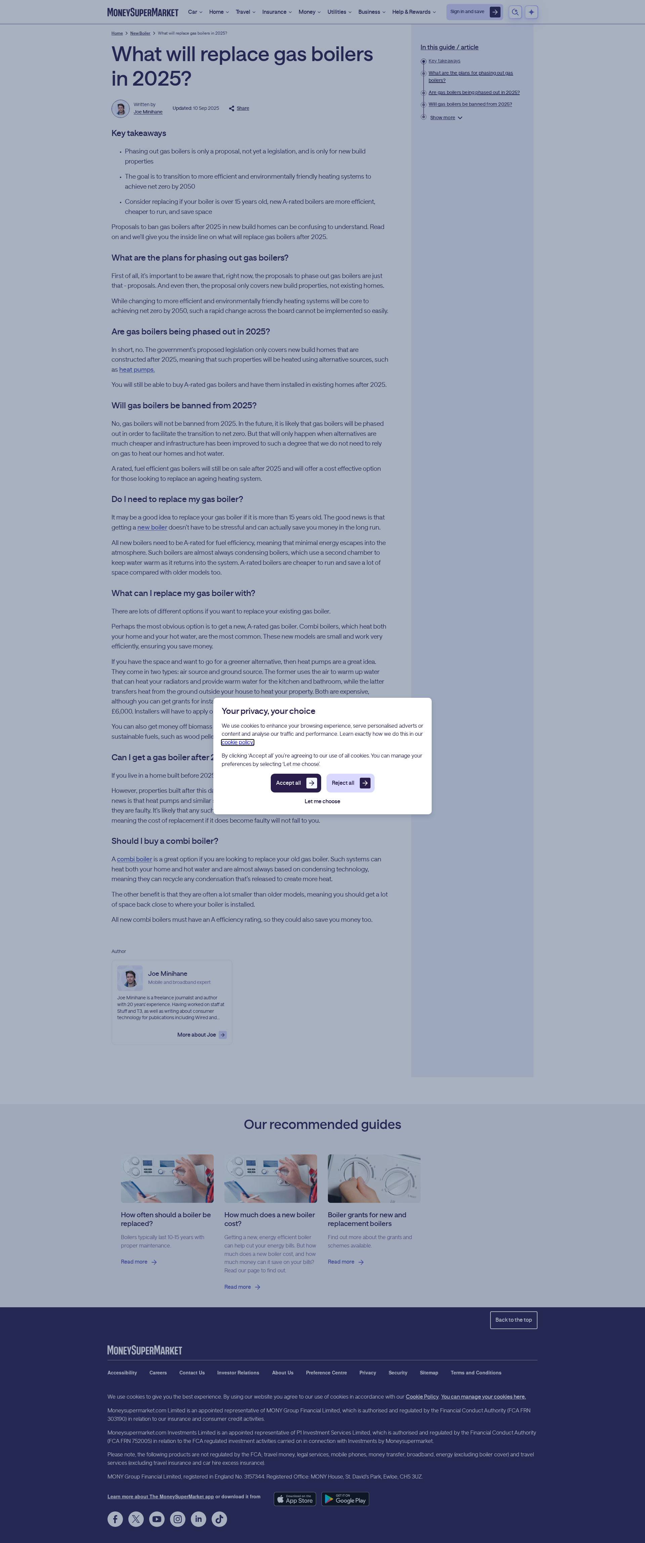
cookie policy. (238, 742)
